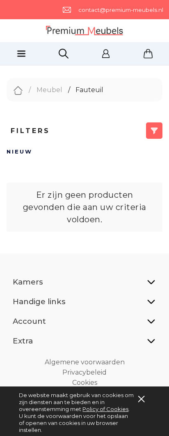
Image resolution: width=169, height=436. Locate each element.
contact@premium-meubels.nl (120, 10)
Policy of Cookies (105, 409)
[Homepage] (84, 30)
